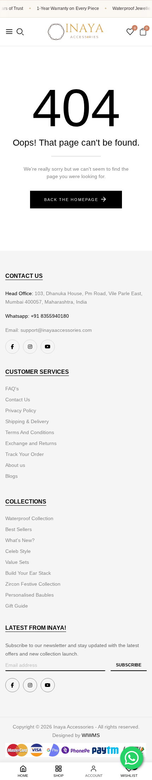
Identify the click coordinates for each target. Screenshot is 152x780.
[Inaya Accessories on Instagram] (30, 347)
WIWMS (91, 735)
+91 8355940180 (50, 316)
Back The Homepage (71, 199)
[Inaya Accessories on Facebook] (12, 347)
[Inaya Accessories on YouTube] (48, 347)
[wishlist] (130, 32)
